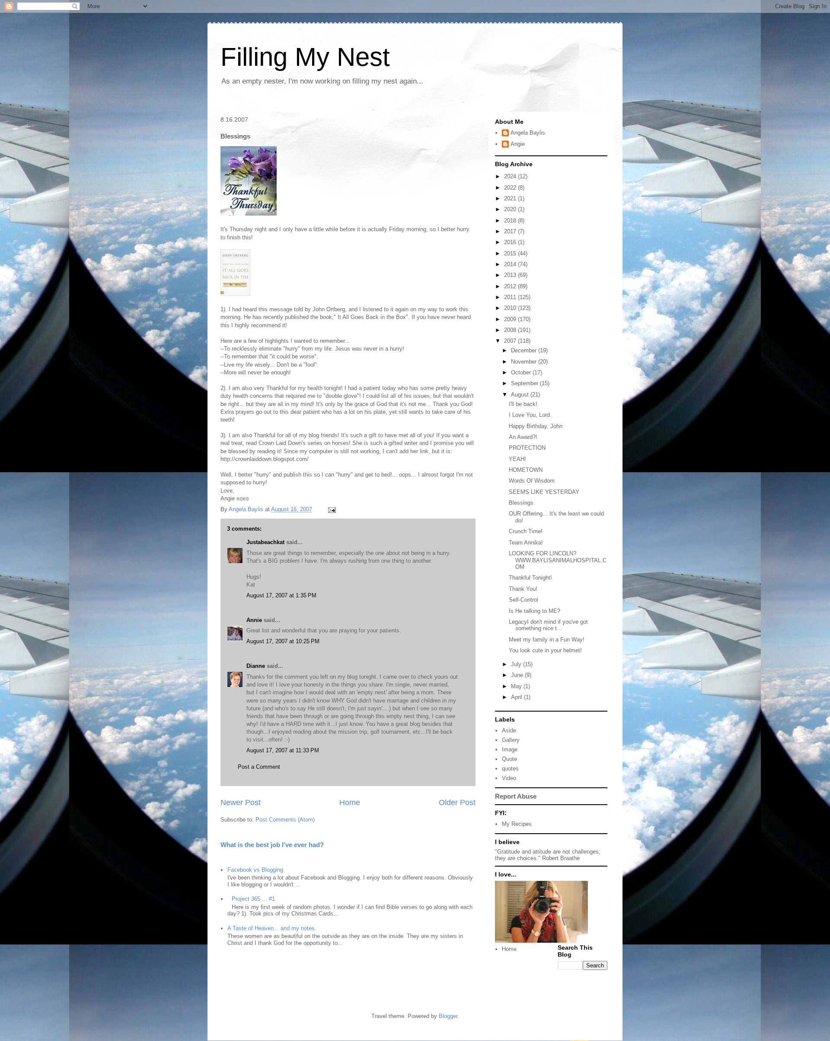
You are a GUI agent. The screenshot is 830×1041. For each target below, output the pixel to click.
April (517, 697)
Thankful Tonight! (530, 577)
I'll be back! (523, 404)
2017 (511, 231)
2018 (511, 220)
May (517, 686)
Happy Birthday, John (535, 426)
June (518, 675)
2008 (511, 330)
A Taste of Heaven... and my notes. (271, 928)
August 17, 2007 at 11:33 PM (282, 750)
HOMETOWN (526, 470)
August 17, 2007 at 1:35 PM (281, 595)
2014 (511, 264)
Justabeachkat (265, 542)
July (517, 664)
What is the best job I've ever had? (272, 844)
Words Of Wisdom (532, 480)
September (525, 383)
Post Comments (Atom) (285, 819)
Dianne (255, 666)
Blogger (448, 1016)
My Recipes (517, 824)
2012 (511, 286)
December (524, 350)
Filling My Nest (305, 56)
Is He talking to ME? (534, 611)
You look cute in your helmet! (545, 650)
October (522, 372)
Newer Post (240, 802)
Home (349, 802)
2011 (511, 297)
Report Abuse (515, 796)
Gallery (511, 740)
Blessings (521, 503)
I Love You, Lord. (530, 415)
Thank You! (523, 589)
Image (509, 749)
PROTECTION (527, 448)
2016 (511, 242)
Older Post (457, 802)
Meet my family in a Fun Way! (546, 639)
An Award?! (523, 437)
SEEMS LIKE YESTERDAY (544, 492)
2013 (511, 275)
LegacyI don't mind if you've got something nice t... (548, 625)
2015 (511, 253)
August (520, 394)
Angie (518, 144)
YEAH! (517, 459)
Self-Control (523, 599)
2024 (511, 176)
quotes (510, 768)
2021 (511, 198)
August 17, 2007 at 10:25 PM (282, 641)
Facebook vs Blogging (255, 870)
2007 (511, 341)
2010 (511, 308)
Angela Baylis (528, 132)
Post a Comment (259, 767)
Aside (509, 730)
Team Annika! (526, 542)
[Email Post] (331, 509)
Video (509, 778)
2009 (511, 319)
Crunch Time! (526, 531)
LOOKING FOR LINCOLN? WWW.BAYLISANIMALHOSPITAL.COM (558, 560)
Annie (254, 620)
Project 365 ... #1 (253, 899)
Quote (509, 759)
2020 (511, 209)
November (524, 361)
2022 (511, 187)
